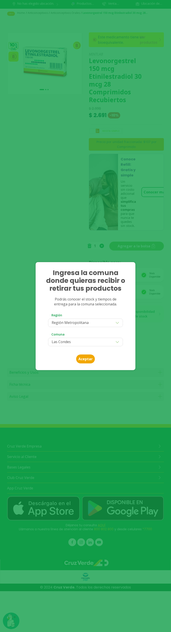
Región (56, 315)
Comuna (58, 334)
